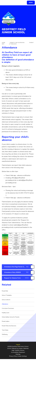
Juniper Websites (24, 348)
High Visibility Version (18, 350)
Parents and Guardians (17, 42)
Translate (15, 3)
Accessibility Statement (18, 352)
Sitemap (18, 354)
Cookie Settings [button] (22, 356)
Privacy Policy (13, 356)
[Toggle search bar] (3, 2)
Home (3, 42)
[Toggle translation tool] (8, 2)
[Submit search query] (22, 2)
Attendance (13, 44)
